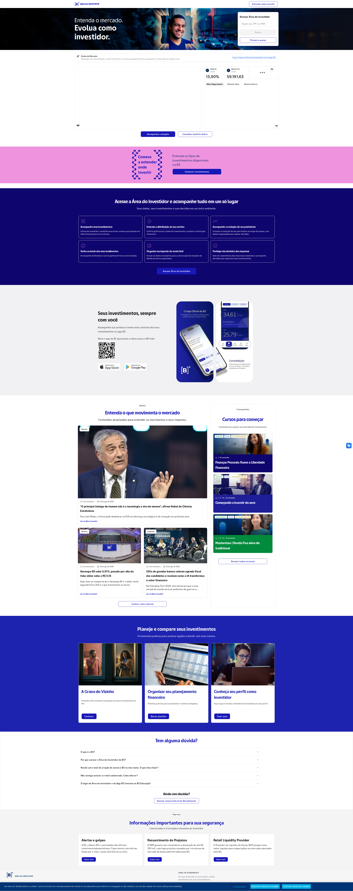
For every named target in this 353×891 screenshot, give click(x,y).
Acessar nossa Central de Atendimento (176, 801)
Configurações (239, 886)
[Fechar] (349, 886)
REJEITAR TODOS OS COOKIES (265, 886)
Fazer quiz (222, 716)
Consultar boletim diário (195, 134)
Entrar (258, 32)
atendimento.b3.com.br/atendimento (194, 879)
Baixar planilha (158, 716)
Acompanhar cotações (158, 134)
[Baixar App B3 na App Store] (109, 366)
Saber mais (89, 859)
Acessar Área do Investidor (176, 271)
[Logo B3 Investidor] (87, 4)
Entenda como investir (263, 4)
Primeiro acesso (258, 40)
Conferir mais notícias (142, 604)
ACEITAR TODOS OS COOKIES (296, 886)
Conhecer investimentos (197, 171)
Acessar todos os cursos (243, 561)
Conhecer (89, 716)
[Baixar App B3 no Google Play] (135, 366)
